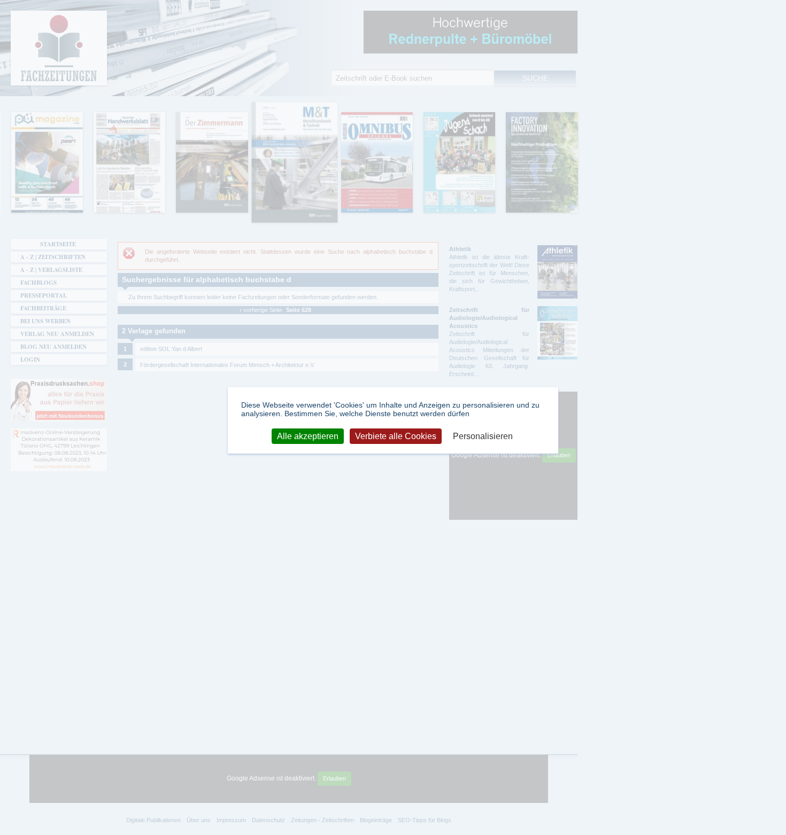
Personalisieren (483, 435)
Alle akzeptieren (307, 435)
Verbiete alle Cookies (395, 435)
